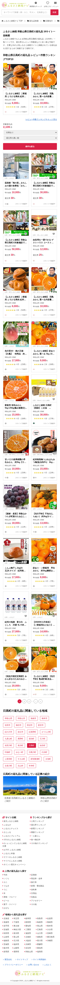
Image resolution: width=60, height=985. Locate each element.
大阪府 (28, 941)
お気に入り (48, 6)
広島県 (40, 929)
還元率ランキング (38, 825)
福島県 (6, 941)
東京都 (16, 926)
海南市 (33, 718)
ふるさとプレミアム (12, 836)
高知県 (40, 948)
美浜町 (20, 745)
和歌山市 (21, 718)
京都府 (28, 937)
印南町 (7, 752)
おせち (6, 908)
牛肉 (5, 875)
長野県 (16, 952)
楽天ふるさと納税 (11, 821)
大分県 (50, 929)
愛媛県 (40, 944)
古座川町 (8, 766)
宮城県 (6, 929)
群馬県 (6, 952)
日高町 (31, 745)
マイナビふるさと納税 (13, 861)
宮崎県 (50, 933)
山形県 (6, 937)
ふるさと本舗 (9, 853)
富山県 (16, 937)
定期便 (34, 875)
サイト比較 (11, 817)
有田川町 (8, 745)
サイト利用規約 (39, 959)
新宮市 (41, 725)
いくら (6, 878)
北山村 (20, 766)
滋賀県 (28, 933)
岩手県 (6, 926)
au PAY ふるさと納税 (12, 850)
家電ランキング (37, 828)
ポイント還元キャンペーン (15, 864)
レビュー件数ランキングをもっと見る (41, 119)
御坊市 (18, 725)
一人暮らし (35, 836)
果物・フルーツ (10, 897)
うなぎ (6, 886)
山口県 (40, 933)
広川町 (42, 739)
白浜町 (44, 752)
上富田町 (8, 759)
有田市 (7, 725)
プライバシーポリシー (13, 965)
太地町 (48, 759)
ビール (6, 901)
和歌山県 (8, 718)
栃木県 (6, 948)
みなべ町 (19, 752)
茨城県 (6, 944)
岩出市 (20, 732)
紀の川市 (8, 732)
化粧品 (34, 897)
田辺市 (29, 725)
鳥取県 (40, 918)
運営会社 (8, 959)
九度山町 (8, 739)
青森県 (6, 922)
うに (5, 889)
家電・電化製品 (37, 886)
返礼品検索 (34, 21)
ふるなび (7, 825)
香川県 (40, 941)
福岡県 (40, 952)
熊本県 (50, 926)
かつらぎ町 (46, 732)
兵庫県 (28, 944)
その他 (34, 904)
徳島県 (40, 937)
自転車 (34, 889)
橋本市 (44, 718)
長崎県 (50, 922)
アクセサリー (36, 901)
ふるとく (48, 965)
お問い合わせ (33, 965)
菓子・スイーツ (10, 904)
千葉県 (16, 922)
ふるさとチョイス (11, 828)
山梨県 (16, 948)
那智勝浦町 (35, 759)
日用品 (34, 893)
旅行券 (34, 882)
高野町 (20, 739)
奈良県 (28, 948)
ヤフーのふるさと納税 (13, 857)
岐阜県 (28, 918)
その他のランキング (39, 843)
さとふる (7, 832)
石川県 (16, 941)
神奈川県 (17, 929)
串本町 (31, 766)
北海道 (6, 918)
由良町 (42, 745)
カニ (5, 882)
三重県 (28, 929)
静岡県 (28, 922)
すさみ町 (21, 759)
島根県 (40, 922)
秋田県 (6, 933)
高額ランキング (37, 832)
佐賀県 (50, 918)
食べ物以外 (35, 840)
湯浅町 (31, 739)
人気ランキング (37, 821)
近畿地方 (49, 21)
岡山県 (40, 926)
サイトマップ (22, 959)
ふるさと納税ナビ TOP (13, 21)
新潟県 (16, 933)
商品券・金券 (36, 878)
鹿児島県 (50, 937)
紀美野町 (32, 732)
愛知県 (28, 926)
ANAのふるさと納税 (12, 840)
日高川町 (32, 752)
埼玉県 (16, 918)
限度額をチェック (36, 6)
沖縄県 (50, 941)
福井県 (16, 944)
